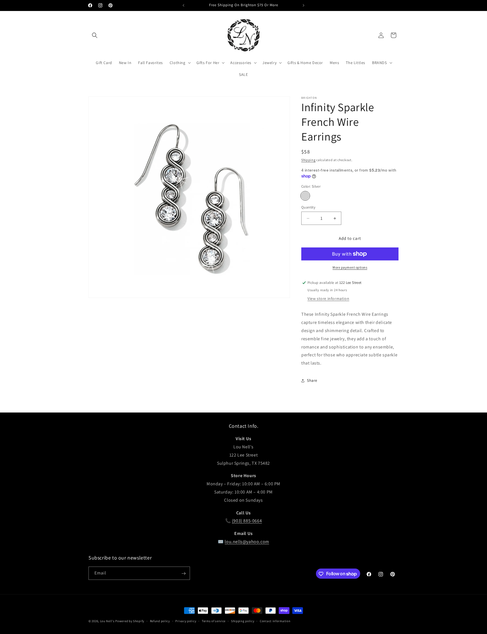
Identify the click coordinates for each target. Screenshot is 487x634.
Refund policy (160, 621)
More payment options (350, 267)
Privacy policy (185, 621)
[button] (94, 35)
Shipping (308, 160)
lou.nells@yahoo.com (247, 542)
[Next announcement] (303, 5)
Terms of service (213, 621)
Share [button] (312, 380)
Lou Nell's (107, 621)
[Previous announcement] (183, 5)
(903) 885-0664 (247, 521)
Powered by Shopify (129, 621)
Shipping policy (242, 621)
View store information (328, 298)
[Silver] (305, 196)
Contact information (275, 621)
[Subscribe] (183, 573)
